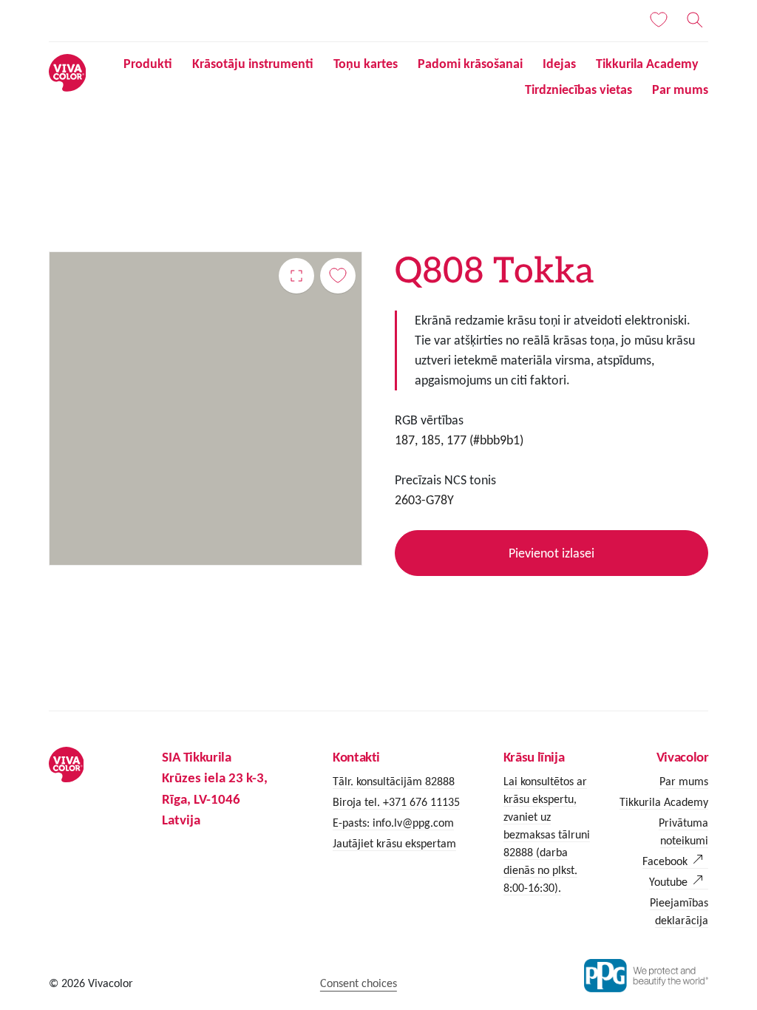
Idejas (559, 63)
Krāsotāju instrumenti (252, 63)
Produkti (147, 63)
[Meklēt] (695, 20)
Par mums (680, 89)
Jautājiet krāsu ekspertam (394, 843)
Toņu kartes (365, 63)
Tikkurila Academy (647, 63)
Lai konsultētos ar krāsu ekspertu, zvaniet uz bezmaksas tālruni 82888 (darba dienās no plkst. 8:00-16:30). (546, 834)
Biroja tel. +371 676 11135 (396, 802)
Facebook (665, 861)
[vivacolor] (67, 71)
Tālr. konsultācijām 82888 (394, 781)
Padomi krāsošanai (470, 63)
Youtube (668, 882)
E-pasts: (353, 823)
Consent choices (358, 983)
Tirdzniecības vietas (578, 89)
